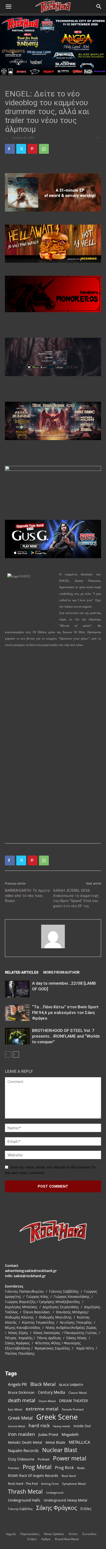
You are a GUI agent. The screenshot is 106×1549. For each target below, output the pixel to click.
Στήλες (85, 1508)
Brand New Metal (67, 1539)
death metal (21, 1400)
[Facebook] (10, 149)
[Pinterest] (32, 149)
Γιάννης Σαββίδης (20, 1509)
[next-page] (16, 1054)
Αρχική (11, 1534)
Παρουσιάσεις (29, 1534)
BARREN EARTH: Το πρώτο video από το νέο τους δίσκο (27, 895)
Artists (73, 1534)
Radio (81, 1468)
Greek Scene (57, 1417)
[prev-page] (8, 1054)
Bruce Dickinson (21, 1392)
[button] (8, 6)
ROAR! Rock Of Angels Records (33, 1475)
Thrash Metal (25, 1491)
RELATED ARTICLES (21, 972)
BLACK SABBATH (71, 1384)
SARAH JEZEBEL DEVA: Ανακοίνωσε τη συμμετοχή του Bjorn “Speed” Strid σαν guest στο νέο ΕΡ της (75, 898)
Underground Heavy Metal (65, 1500)
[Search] (99, 6)
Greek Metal (20, 1418)
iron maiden (21, 1434)
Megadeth (70, 1434)
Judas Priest (48, 1434)
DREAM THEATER (73, 1400)
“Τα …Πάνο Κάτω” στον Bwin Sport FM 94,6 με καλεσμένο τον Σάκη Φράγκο (65, 1012)
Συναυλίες (89, 1534)
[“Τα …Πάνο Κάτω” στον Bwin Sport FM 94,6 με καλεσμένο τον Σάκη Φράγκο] (17, 1012)
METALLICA (79, 1442)
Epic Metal (15, 1409)
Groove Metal (16, 1426)
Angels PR (17, 1384)
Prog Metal (37, 1467)
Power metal (69, 1458)
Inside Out (82, 1426)
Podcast (44, 1459)
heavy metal (61, 1426)
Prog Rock (64, 1467)
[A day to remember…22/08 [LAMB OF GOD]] (17, 989)
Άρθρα (45, 1539)
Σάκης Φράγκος (56, 1507)
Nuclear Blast (59, 1450)
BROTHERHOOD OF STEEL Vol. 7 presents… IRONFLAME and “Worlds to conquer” (66, 1036)
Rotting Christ (50, 1484)
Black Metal (43, 1384)
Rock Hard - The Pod (23, 1483)
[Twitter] (21, 149)
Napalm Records (23, 1450)
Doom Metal (47, 1401)
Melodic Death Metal (25, 1442)
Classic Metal (78, 1393)
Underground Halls (24, 1500)
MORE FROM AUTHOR (61, 972)
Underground (54, 1492)
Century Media (51, 1392)
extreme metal (42, 1408)
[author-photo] (53, 948)
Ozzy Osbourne (21, 1459)
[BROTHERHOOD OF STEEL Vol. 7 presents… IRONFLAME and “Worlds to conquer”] (17, 1036)
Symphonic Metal (74, 1484)
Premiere (13, 1468)
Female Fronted (72, 1409)
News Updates (54, 1534)
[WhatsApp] (44, 149)
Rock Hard (69, 1476)
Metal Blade (55, 1442)
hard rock (39, 1425)
